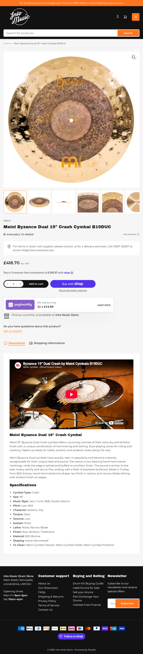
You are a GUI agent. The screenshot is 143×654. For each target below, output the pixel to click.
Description (17, 343)
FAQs (41, 592)
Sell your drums (83, 592)
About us (44, 583)
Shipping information (49, 343)
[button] (58, 305)
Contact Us (45, 609)
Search (128, 33)
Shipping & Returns (50, 596)
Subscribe (127, 603)
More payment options (73, 290)
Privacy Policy (47, 601)
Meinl (7, 220)
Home (7, 43)
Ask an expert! (12, 331)
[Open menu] (136, 17)
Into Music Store (64, 649)
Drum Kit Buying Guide (88, 583)
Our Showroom (48, 587)
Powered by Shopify (85, 649)
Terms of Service (48, 605)
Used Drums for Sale (86, 587)
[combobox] (71, 33)
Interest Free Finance (87, 604)
